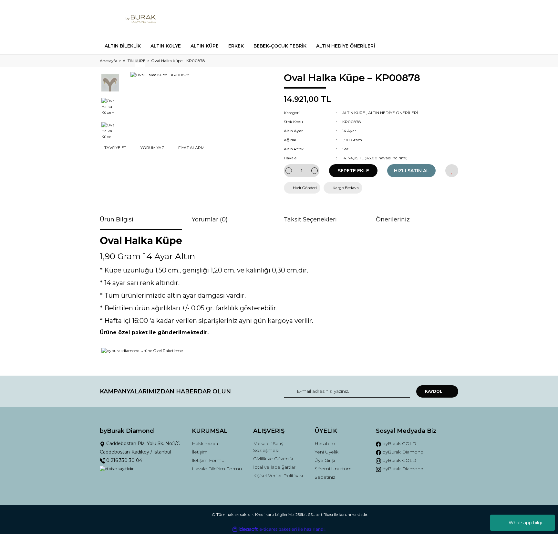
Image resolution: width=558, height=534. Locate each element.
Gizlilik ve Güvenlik (273, 459)
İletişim (200, 452)
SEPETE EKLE (353, 171)
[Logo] (141, 19)
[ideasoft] (245, 529)
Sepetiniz (325, 477)
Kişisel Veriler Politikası (278, 475)
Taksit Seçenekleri (310, 219)
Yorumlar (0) (210, 219)
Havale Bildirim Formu (217, 469)
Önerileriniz (393, 219)
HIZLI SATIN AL (411, 171)
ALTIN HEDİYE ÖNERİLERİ (393, 112)
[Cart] (450, 19)
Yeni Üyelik (326, 452)
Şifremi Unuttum (333, 469)
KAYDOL (433, 391)
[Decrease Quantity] (289, 170)
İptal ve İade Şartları (274, 467)
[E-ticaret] (278, 529)
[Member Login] (417, 19)
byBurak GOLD (398, 443)
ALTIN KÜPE (353, 112)
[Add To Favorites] (451, 170)
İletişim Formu (208, 460)
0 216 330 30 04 (123, 460)
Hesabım (325, 443)
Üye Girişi (325, 460)
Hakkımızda (205, 443)
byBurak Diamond (402, 452)
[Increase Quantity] (314, 170)
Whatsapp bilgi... (527, 523)
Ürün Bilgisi (116, 219)
